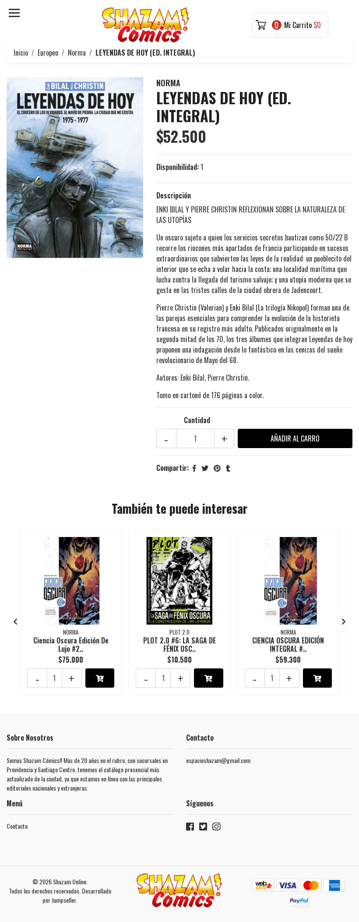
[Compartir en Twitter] (204, 468)
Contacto (17, 825)
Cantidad (197, 420)
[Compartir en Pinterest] (217, 468)
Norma (77, 52)
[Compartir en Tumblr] (228, 468)
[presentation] (15, 621)
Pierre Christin (228, 377)
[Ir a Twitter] (203, 828)
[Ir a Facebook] (190, 828)
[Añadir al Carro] (99, 678)
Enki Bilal (192, 377)
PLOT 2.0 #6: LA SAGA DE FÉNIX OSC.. (179, 644)
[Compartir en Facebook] (194, 468)
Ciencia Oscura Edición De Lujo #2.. (71, 644)
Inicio (21, 52)
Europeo (48, 52)
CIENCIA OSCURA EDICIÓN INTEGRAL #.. (288, 644)
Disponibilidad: (177, 167)
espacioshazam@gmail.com (218, 760)
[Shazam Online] (145, 25)
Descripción (173, 195)
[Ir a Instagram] (216, 828)
